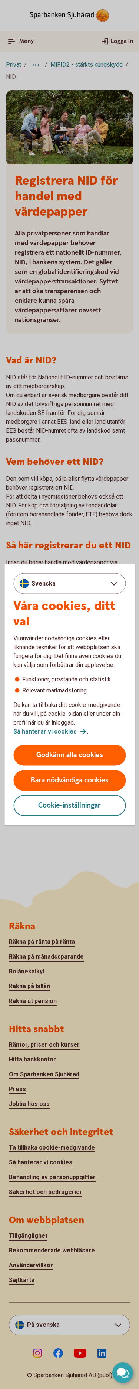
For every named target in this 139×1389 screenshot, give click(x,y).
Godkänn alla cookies (69, 755)
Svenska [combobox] (44, 583)
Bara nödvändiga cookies (70, 780)
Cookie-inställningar (69, 805)
